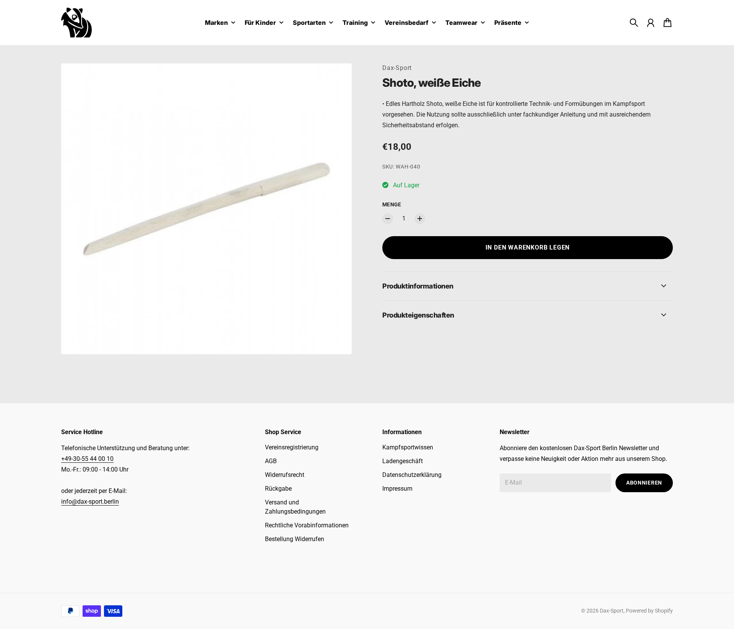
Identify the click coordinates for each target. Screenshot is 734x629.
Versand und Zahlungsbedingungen (295, 507)
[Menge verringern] (387, 218)
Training (355, 22)
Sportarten (309, 22)
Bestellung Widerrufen (294, 539)
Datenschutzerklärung (412, 474)
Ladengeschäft (402, 461)
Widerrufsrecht (284, 474)
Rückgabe (278, 488)
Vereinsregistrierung (291, 447)
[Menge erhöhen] (419, 218)
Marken (216, 22)
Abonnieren (644, 483)
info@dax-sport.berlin (90, 501)
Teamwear (461, 22)
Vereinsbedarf (407, 22)
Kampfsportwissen (407, 447)
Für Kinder (260, 22)
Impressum (397, 488)
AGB (271, 461)
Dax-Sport (397, 67)
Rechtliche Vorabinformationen (307, 525)
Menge (391, 204)
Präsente (507, 22)
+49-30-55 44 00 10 (87, 458)
